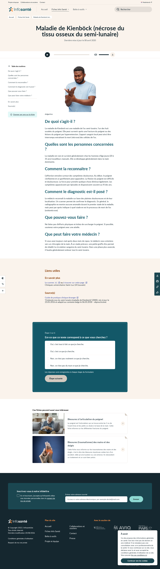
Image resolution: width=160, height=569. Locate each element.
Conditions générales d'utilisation (20, 538)
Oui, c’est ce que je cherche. (62, 351)
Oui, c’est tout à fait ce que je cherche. (67, 344)
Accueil (44, 9)
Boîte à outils (78, 9)
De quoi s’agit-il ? (14, 71)
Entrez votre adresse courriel (76, 494)
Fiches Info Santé (59, 9)
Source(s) (11, 106)
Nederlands (146, 2)
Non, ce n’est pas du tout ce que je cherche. (69, 365)
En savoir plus (13, 102)
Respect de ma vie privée (17, 542)
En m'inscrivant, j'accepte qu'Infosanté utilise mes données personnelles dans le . (37, 498)
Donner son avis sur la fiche (24, 114)
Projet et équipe (13, 2)
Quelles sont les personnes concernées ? (18, 76)
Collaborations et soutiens (29, 2)
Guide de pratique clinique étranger (60, 297)
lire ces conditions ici (139, 555)
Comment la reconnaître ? (18, 82)
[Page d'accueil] (20, 9)
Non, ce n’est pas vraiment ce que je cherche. (70, 358)
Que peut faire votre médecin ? (20, 95)
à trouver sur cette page (74, 282)
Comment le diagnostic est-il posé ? (21, 87)
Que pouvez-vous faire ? (17, 91)
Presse (72, 538)
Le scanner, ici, (51, 282)
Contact (42, 2)
